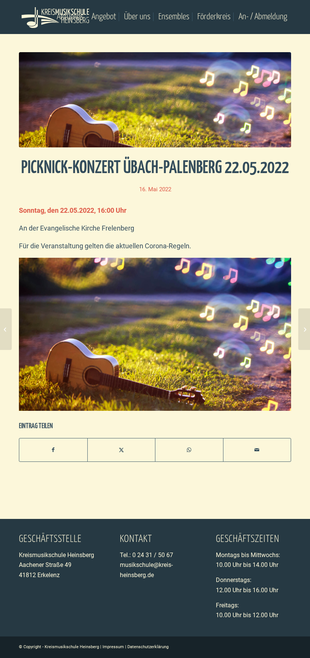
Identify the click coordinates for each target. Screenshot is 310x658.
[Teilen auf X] (121, 449)
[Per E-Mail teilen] (257, 449)
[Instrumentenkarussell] (304, 329)
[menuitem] (70, 17)
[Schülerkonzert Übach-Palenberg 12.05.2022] (6, 329)
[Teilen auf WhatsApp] (189, 449)
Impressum (113, 646)
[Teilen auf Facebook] (53, 449)
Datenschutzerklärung (148, 646)
